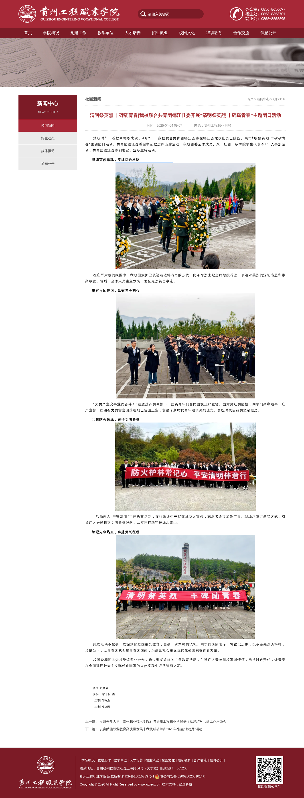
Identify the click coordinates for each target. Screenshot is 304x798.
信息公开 (268, 33)
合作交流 (241, 33)
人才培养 (133, 33)
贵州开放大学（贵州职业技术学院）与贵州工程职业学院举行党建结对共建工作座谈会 (162, 721)
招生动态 (48, 138)
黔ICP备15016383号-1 (138, 776)
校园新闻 (48, 125)
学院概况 (51, 33)
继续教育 (214, 33)
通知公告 (48, 163)
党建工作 (78, 33)
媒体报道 (48, 151)
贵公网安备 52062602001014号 (183, 776)
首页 (28, 33)
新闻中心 (263, 99)
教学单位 (105, 33)
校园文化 (187, 33)
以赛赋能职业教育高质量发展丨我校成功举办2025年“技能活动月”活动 (150, 729)
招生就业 (160, 33)
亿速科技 (185, 784)
